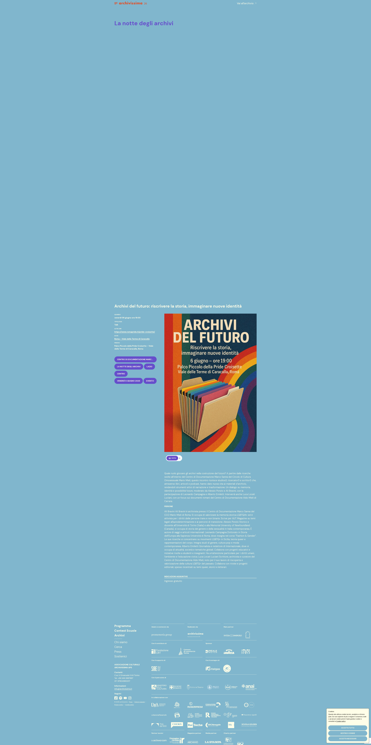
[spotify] (120, 698)
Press (130, 702)
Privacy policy (118, 705)
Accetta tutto (347, 728)
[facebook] (115, 698)
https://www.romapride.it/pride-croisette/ (134, 332)
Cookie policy (129, 705)
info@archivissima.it (123, 689)
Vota (173, 458)
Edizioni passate (139, 702)
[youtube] (125, 698)
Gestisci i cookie (347, 733)
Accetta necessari (347, 738)
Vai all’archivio (245, 3)
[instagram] (129, 698)
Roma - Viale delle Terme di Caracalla (132, 339)
